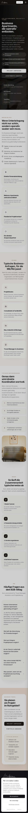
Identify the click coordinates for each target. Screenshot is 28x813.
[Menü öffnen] (25, 2)
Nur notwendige (14, 800)
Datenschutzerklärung (11, 809)
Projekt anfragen (14, 70)
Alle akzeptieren (14, 796)
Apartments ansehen (14, 76)
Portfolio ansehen (14, 729)
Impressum (19, 809)
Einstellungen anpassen (14, 804)
